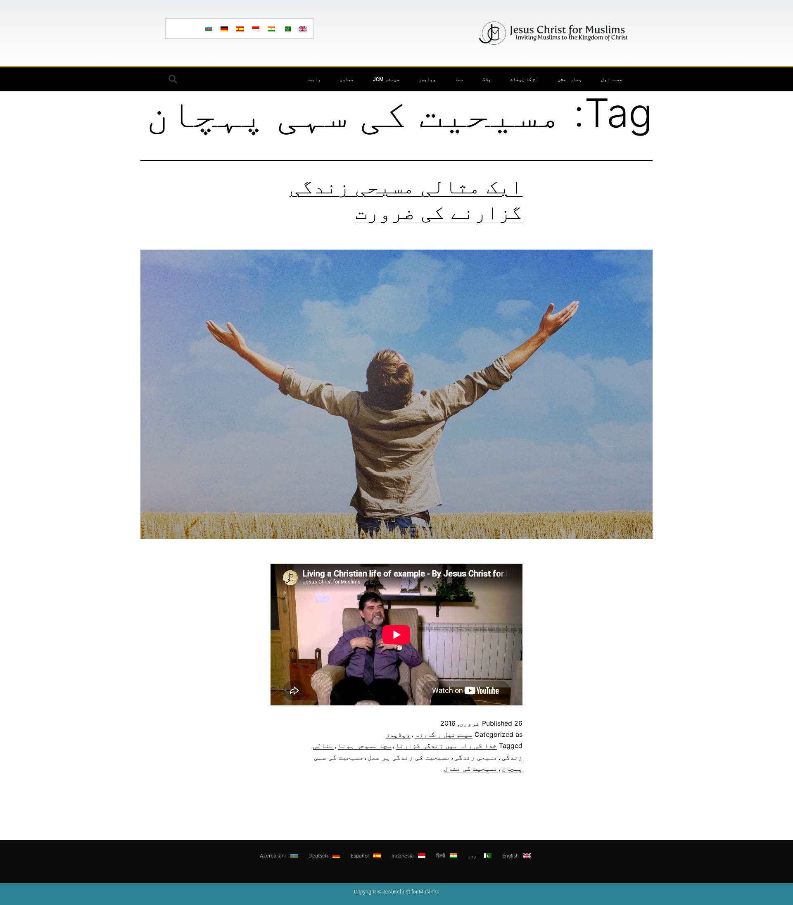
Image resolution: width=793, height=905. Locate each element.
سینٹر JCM (386, 79)
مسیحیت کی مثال (471, 768)
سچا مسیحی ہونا (365, 745)
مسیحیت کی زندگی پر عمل (409, 757)
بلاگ (486, 79)
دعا (459, 79)
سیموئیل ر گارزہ (443, 734)
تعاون (347, 79)
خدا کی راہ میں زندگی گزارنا (446, 745)
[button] (172, 79)
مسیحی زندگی (476, 757)
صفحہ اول (611, 79)
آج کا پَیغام (524, 79)
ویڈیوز (427, 79)
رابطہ (313, 79)
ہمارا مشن (570, 79)
